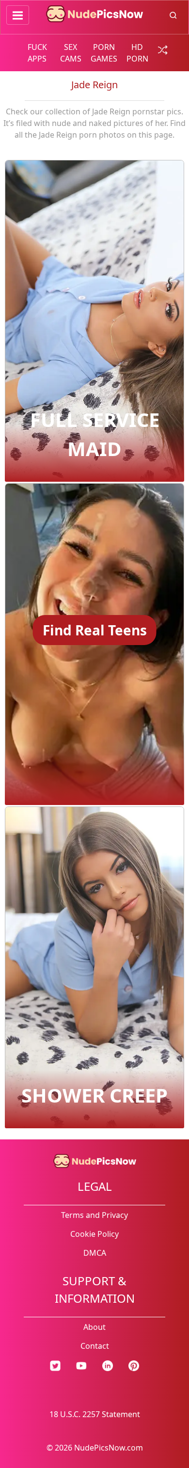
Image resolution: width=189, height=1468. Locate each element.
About (94, 1327)
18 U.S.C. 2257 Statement (94, 1414)
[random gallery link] (161, 49)
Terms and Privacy (94, 1215)
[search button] (173, 14)
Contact (94, 1346)
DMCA (94, 1252)
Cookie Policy (94, 1234)
